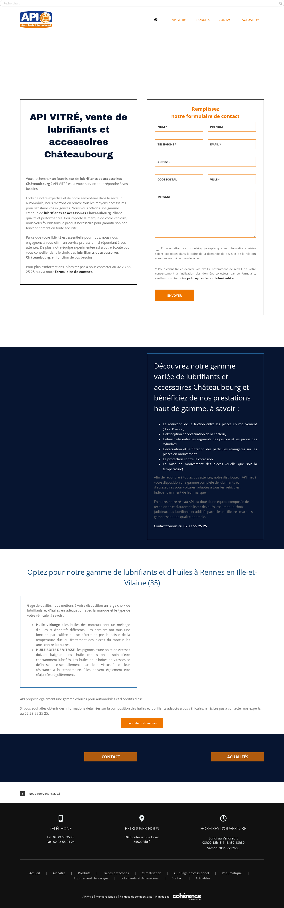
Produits (84, 873)
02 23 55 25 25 (63, 837)
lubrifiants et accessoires (65, 213)
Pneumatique (232, 873)
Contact (177, 878)
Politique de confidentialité (136, 896)
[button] (142, 794)
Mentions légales (106, 896)
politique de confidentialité (210, 278)
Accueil (34, 873)
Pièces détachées (116, 873)
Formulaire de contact (142, 723)
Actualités (203, 878)
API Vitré (59, 873)
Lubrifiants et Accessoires (140, 878)
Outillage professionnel (191, 873)
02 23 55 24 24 (64, 841)
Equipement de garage (91, 878)
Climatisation (151, 873)
